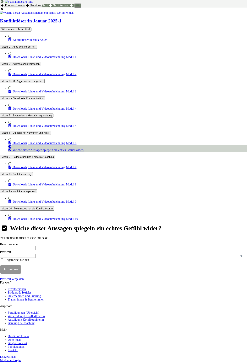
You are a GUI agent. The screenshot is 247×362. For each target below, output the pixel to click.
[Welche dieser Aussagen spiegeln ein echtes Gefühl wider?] (37, 12)
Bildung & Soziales (19, 292)
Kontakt (13, 350)
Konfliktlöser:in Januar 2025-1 (30, 20)
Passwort (5, 252)
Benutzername (9, 244)
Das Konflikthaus (18, 336)
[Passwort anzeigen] (241, 256)
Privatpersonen (17, 289)
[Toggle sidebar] (77, 5)
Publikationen (16, 346)
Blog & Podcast (17, 343)
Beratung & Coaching (21, 323)
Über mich (14, 339)
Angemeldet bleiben (16, 259)
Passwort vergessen (12, 279)
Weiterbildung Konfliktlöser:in (26, 316)
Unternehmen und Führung (24, 296)
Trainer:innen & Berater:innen (26, 299)
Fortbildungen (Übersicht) (23, 312)
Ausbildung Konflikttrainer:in (26, 319)
